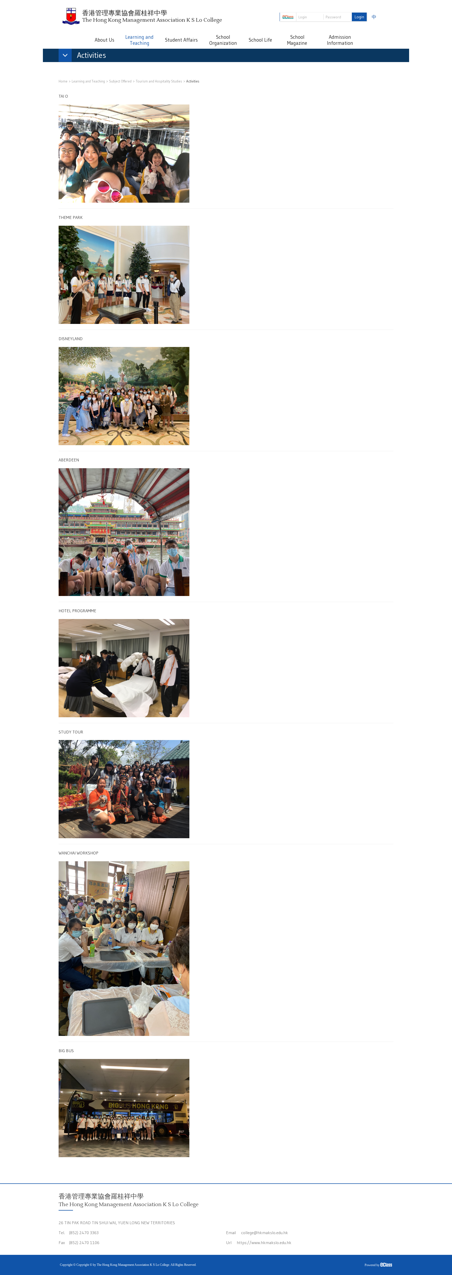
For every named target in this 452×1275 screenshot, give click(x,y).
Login (359, 16)
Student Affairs (181, 40)
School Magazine (297, 40)
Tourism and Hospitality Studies (159, 81)
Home (63, 81)
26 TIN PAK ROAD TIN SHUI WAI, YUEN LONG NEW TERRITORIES (117, 1222)
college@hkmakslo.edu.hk (264, 1232)
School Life (260, 40)
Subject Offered (120, 81)
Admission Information (340, 40)
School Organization (223, 40)
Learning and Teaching (139, 40)
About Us (104, 40)
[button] (85, 56)
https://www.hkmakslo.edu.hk (264, 1242)
